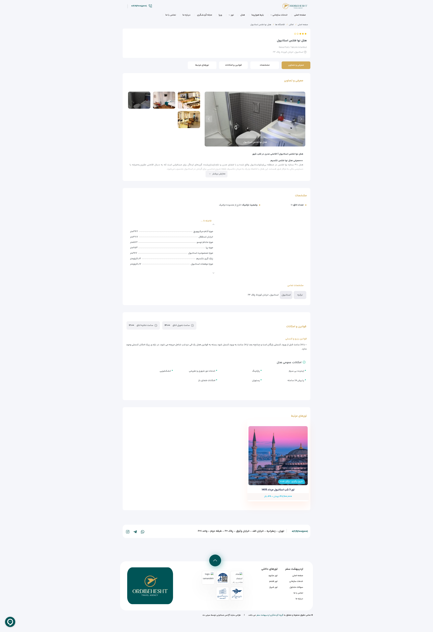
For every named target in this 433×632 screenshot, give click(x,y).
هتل (242, 15)
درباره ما (186, 15)
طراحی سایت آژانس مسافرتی (228, 615)
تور (232, 15)
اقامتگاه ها (280, 24)
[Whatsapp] (142, 531)
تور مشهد (273, 575)
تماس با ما (170, 15)
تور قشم (273, 581)
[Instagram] (127, 531)
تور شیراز (273, 587)
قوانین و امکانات (233, 65)
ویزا (220, 15)
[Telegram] (135, 531)
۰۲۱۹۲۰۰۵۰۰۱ (300, 531)
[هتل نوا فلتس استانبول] (189, 100)
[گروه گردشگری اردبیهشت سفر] (292, 7)
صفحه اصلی (300, 15)
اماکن (291, 24)
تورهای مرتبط (202, 65)
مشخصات (265, 65)
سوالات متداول (296, 587)
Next (209, 119)
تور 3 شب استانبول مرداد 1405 (278, 490)
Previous (301, 119)
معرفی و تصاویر (296, 65)
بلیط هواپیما (258, 15)
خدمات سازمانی (280, 15)
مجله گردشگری (204, 15)
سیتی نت (206, 615)
